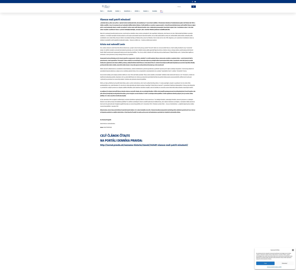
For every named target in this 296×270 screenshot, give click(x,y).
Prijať (265, 263)
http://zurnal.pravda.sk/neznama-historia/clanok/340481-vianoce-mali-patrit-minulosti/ (144, 145)
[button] (293, 250)
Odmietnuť (284, 263)
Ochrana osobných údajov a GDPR (274, 267)
